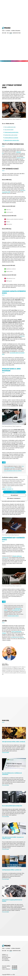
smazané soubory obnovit (12, 615)
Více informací (8, 487)
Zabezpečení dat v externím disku (11, 140)
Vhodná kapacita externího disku (11, 132)
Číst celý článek (5, 752)
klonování (22, 336)
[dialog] (14, 488)
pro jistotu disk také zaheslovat (17, 637)
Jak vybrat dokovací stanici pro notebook (13, 470)
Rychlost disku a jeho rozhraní (10, 135)
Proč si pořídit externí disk (9, 127)
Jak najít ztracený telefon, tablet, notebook (13, 741)
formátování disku (16, 609)
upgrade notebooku (21, 157)
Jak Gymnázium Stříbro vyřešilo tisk (11, 869)
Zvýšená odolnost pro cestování (11, 137)
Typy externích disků (8, 129)
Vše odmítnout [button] (14, 495)
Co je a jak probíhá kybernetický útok (12, 805)
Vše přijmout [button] (14, 491)
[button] (14, 489)
